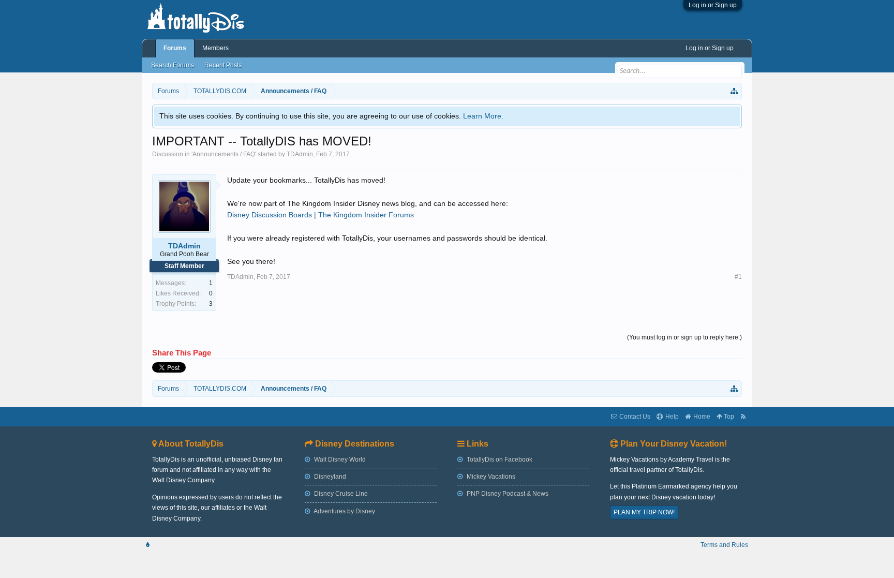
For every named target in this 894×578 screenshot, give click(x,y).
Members (215, 48)
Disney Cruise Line (340, 493)
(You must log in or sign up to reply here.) (684, 337)
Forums (174, 48)
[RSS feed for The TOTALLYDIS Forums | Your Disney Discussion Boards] (743, 416)
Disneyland (329, 476)
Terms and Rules (724, 545)
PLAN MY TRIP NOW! (644, 512)
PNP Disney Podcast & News (506, 493)
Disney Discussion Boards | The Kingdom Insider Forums (320, 215)
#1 (738, 276)
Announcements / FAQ (223, 154)
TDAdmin (300, 154)
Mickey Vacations (490, 476)
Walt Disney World (339, 459)
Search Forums (172, 65)
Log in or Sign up (713, 5)
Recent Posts (223, 65)
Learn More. (483, 116)
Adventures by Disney (343, 511)
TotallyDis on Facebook (498, 459)
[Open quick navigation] (735, 91)
